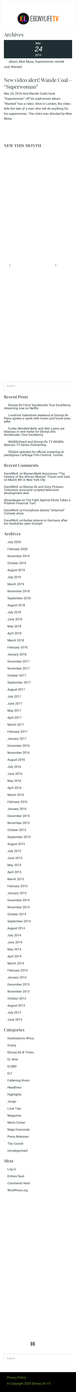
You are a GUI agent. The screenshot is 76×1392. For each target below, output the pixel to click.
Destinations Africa (20, 1038)
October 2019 (16, 563)
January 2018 (17, 654)
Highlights (14, 1094)
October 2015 (16, 830)
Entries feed (15, 1176)
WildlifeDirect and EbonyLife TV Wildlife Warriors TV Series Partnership (34, 443)
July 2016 (14, 766)
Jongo (11, 1101)
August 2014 (16, 928)
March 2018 (15, 640)
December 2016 (18, 745)
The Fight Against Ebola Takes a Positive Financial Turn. (37, 502)
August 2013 (16, 1005)
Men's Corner (16, 1122)
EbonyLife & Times (20, 1052)
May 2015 (14, 865)
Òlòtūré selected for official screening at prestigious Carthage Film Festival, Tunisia (34, 453)
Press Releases (18, 1136)
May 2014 (14, 949)
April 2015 (14, 872)
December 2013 (18, 984)
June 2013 (14, 1019)
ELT (9, 1073)
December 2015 (18, 816)
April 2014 (14, 956)
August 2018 (16, 605)
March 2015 (15, 879)
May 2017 (14, 710)
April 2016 (14, 788)
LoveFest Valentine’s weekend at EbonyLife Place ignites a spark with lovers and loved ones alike (37, 418)
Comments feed (18, 1183)
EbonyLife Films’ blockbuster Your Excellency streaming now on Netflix (37, 407)
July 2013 (14, 1012)
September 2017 (19, 682)
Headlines (14, 1087)
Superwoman (44, 61)
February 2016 (17, 802)
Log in (11, 1169)
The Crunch (15, 1143)
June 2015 (14, 858)
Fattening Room (18, 1080)
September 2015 (19, 837)
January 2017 (17, 738)
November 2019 (18, 556)
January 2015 (17, 893)
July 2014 (14, 935)
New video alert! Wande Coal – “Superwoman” (38, 83)
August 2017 (16, 689)
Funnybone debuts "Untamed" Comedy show (34, 512)
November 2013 (18, 991)
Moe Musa (26, 61)
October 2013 (16, 998)
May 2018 (14, 626)
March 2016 (15, 795)
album (13, 61)
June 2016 (14, 773)
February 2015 (17, 886)
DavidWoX (11, 473)
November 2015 (18, 823)
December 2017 (18, 661)
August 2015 (16, 844)
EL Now (12, 1059)
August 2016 (16, 759)
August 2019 (16, 570)
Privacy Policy (16, 1377)
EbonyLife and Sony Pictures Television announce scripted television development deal (33, 490)
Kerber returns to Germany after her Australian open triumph (35, 522)
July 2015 (14, 851)
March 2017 (15, 724)
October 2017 (16, 675)
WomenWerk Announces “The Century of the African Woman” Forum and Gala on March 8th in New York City (37, 476)
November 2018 (18, 591)
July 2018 (14, 612)
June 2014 (14, 942)
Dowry (11, 1045)
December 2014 (18, 900)
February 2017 (17, 731)
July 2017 (14, 696)
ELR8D (12, 1066)
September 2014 (19, 921)
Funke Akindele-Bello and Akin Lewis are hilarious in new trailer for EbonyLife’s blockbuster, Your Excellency (34, 431)
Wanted (16, 67)
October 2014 (16, 914)
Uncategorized (17, 1150)
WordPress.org (17, 1190)
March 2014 (15, 963)
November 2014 (18, 907)
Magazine (14, 1115)
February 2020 (17, 549)
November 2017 (18, 668)
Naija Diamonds (18, 1129)
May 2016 (14, 781)
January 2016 (17, 809)
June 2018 (14, 619)
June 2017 (14, 703)
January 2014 (17, 977)
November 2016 (18, 752)
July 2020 (14, 542)
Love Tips (14, 1108)
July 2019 (14, 577)
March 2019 (15, 584)
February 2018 (17, 647)
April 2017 (14, 717)
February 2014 (17, 970)
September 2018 (19, 598)
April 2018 (14, 633)
